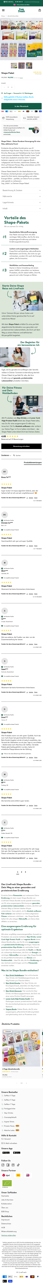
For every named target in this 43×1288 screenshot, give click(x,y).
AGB (3, 1227)
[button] (3, 10)
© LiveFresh (21, 1272)
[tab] (33, 463)
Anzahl (3, 83)
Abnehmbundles (12, 16)
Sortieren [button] (5, 455)
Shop (3, 16)
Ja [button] (27, 498)
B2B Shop (5, 1211)
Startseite (5, 1196)
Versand (21, 77)
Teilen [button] (35, 498)
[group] (21, 436)
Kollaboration (6, 1203)
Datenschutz (6, 1223)
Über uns (4, 1207)
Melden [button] (31, 498)
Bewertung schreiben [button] (21, 446)
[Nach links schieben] (16, 1083)
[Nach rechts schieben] (26, 1083)
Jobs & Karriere (7, 1200)
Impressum (5, 1219)
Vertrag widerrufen (8, 1235)
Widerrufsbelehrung (9, 1231)
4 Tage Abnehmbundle (11, 1069)
